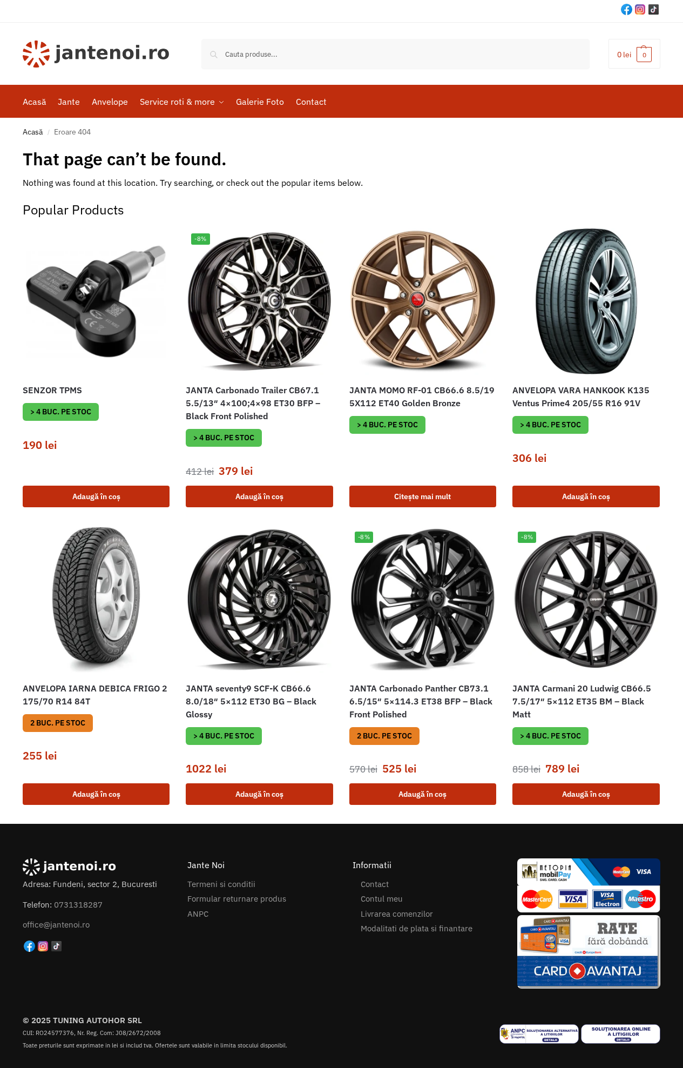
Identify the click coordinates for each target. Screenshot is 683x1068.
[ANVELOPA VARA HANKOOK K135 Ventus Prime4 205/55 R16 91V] (585, 301)
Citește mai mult (422, 496)
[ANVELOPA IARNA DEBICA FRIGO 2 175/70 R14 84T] (96, 599)
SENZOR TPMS (52, 390)
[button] (634, 54)
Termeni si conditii (221, 884)
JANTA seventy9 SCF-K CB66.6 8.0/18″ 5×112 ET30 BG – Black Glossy (251, 701)
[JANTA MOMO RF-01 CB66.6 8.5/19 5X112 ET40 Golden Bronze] (422, 301)
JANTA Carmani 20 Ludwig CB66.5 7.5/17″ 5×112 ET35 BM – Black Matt (581, 701)
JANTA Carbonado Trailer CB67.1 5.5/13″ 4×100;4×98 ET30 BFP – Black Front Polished (253, 403)
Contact (375, 884)
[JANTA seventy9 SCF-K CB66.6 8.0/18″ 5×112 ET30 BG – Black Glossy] (259, 599)
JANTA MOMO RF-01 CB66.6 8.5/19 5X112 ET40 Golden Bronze (422, 396)
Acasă (33, 132)
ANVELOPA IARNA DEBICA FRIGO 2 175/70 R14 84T (95, 695)
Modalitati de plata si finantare (416, 928)
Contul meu (382, 899)
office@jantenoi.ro (56, 924)
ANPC (197, 914)
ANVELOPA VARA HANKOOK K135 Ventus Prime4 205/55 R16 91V (581, 396)
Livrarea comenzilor (397, 914)
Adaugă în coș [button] (96, 496)
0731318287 (78, 904)
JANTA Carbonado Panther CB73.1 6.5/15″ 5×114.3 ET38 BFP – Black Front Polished (420, 701)
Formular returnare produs (236, 899)
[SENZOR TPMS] (96, 301)
